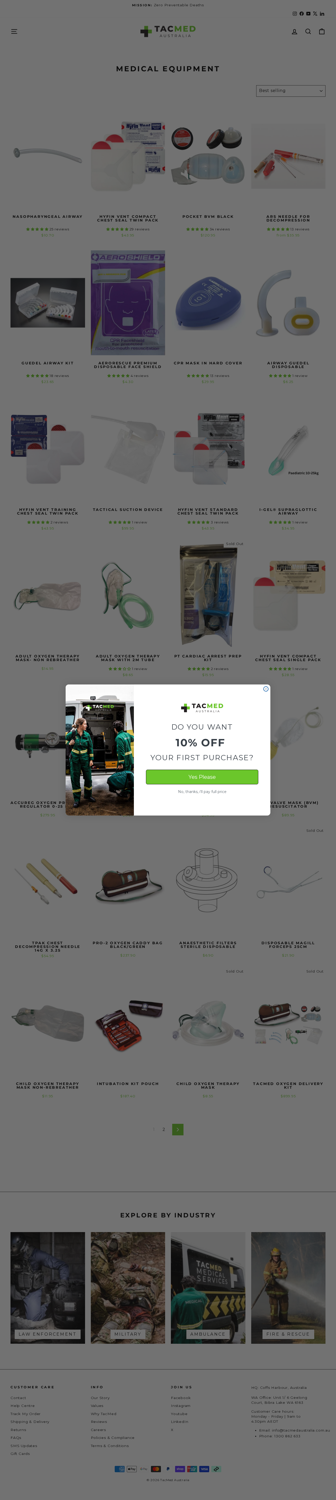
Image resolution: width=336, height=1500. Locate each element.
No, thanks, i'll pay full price (202, 791)
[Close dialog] (266, 689)
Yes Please (202, 777)
